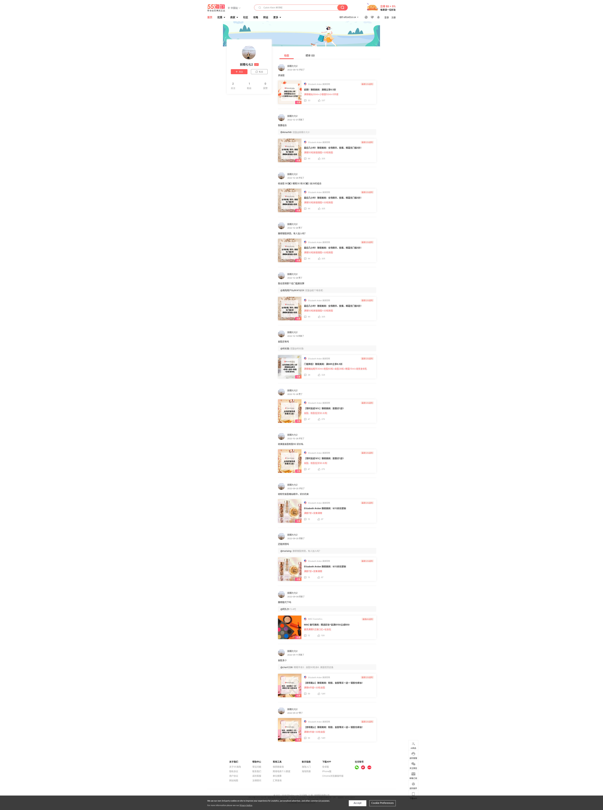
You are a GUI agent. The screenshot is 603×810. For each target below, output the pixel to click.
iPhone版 (326, 771)
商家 (232, 17)
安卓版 (325, 767)
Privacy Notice (246, 805)
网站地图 (233, 780)
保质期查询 (278, 767)
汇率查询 (277, 780)
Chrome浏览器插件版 (332, 776)
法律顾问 (256, 780)
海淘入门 (306, 767)
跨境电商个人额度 (281, 771)
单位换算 (277, 776)
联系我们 (256, 771)
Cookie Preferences (382, 803)
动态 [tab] (286, 55)
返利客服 (256, 776)
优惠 (219, 17)
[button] (234, 7)
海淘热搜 (306, 771)
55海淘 (216, 8)
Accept (357, 803)
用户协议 (233, 776)
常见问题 (256, 767)
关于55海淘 (235, 767)
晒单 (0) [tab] (310, 55)
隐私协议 (233, 771)
